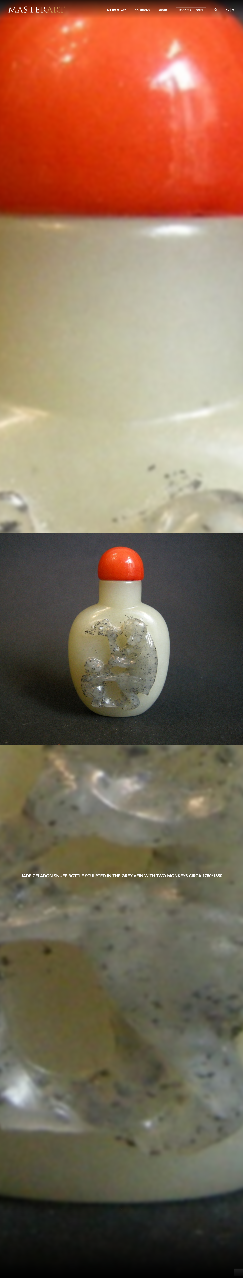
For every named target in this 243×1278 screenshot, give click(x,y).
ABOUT (162, 10)
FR (233, 10)
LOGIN (199, 10)
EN (227, 10)
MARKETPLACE (116, 10)
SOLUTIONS (142, 10)
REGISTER (185, 10)
